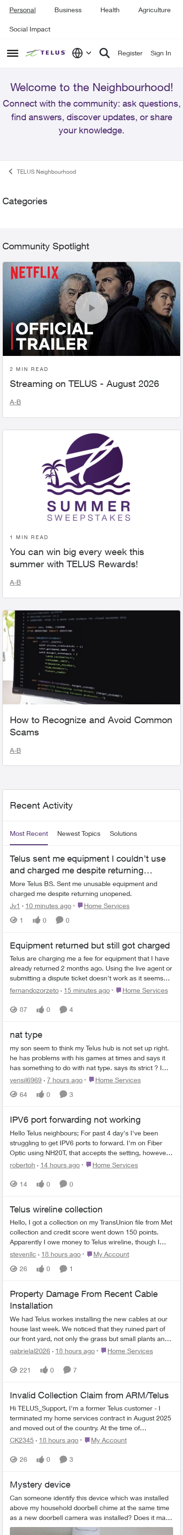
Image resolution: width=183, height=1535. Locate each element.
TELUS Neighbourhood (46, 197)
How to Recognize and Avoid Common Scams (91, 1106)
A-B (15, 783)
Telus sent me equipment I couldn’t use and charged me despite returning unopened (88, 1246)
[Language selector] (82, 53)
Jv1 (15, 1287)
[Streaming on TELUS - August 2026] (91, 690)
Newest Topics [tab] (78, 1215)
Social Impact (29, 29)
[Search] (104, 53)
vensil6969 (26, 1462)
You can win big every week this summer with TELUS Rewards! (77, 939)
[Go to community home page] (46, 53)
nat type (26, 1416)
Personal (22, 10)
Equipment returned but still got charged (90, 1326)
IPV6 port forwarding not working (75, 1501)
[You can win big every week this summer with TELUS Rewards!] (91, 858)
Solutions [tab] (123, 1215)
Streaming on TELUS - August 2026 (84, 765)
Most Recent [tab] (29, 1215)
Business (68, 10)
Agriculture (154, 10)
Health (110, 10)
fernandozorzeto (34, 1372)
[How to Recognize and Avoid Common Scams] (91, 1039)
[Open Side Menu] (12, 53)
